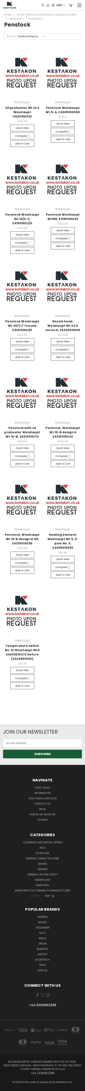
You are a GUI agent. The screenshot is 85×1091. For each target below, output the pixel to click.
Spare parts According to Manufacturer (42, 890)
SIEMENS (43, 869)
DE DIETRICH (42, 959)
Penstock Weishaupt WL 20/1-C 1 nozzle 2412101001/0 (22, 325)
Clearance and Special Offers (42, 842)
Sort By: (11, 36)
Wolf (42, 965)
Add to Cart (22, 143)
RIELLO (42, 938)
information (42, 793)
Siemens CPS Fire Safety (42, 874)
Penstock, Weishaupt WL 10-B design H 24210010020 (62, 432)
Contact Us (42, 803)
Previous (6, 1087)
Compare (21, 136)
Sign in (34, 814)
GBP (59, 5)
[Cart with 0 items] (70, 5)
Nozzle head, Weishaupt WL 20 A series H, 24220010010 (62, 325)
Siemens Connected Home (42, 858)
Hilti (42, 847)
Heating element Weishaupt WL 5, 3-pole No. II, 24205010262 (62, 541)
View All (42, 970)
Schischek (42, 853)
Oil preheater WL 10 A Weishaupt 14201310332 (22, 112)
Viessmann (43, 927)
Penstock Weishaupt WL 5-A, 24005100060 (63, 110)
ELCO (42, 933)
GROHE (42, 943)
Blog (42, 809)
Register (49, 814)
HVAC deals (42, 787)
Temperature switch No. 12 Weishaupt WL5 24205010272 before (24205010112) (22, 652)
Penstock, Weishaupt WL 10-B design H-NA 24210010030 (22, 539)
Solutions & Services (42, 798)
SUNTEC (42, 954)
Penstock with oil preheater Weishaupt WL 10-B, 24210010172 (22, 432)
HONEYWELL (42, 885)
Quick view (22, 128)
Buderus (42, 949)
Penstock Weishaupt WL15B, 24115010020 (63, 217)
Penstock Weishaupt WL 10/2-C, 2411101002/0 (22, 219)
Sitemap (42, 819)
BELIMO (42, 864)
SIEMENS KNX (42, 880)
